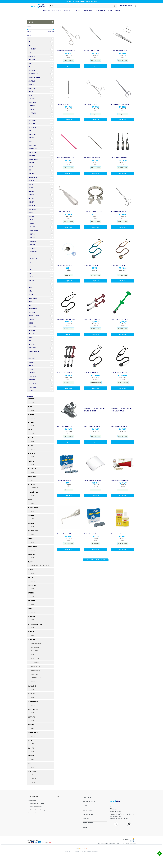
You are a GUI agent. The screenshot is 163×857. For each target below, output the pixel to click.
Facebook (128, 824)
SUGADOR (117, 10)
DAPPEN (110, 10)
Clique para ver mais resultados (96, 559)
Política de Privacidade (35, 807)
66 (127, 546)
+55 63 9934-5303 (115, 811)
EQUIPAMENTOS (87, 10)
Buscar (115, 6)
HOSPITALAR (46, 10)
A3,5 (93, 331)
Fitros (31, 22)
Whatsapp (159, 853)
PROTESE (77, 10)
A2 (96, 331)
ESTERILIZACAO (68, 10)
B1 (123, 331)
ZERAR (85, 827)
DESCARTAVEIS (56, 10)
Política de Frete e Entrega (36, 804)
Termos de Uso (33, 813)
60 (124, 546)
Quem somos (33, 800)
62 (118, 546)
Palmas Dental (38, 5)
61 (121, 546)
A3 (98, 331)
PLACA (85, 805)
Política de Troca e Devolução (37, 810)
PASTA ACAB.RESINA (89, 801)
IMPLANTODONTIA (100, 10)
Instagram (116, 824)
